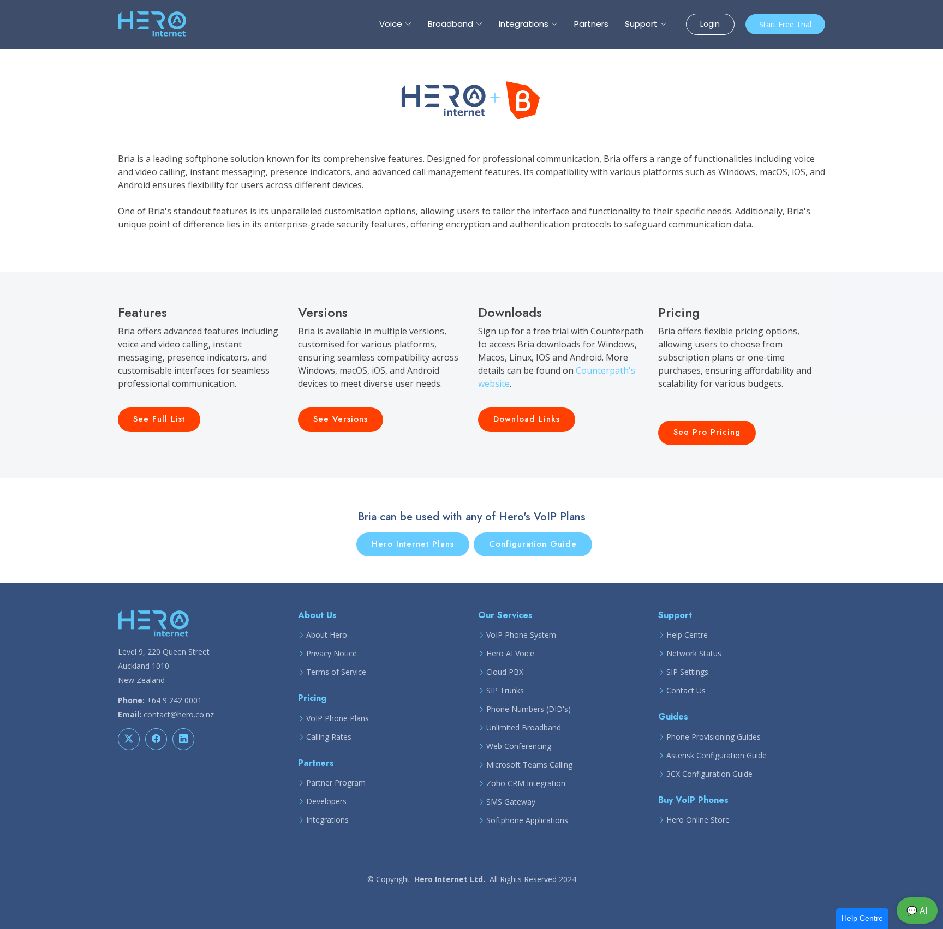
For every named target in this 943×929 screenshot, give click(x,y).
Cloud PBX (504, 672)
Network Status (693, 653)
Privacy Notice (331, 653)
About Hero (326, 635)
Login (710, 24)
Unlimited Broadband (523, 728)
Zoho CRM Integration (525, 783)
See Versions (340, 419)
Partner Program (336, 783)
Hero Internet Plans (413, 544)
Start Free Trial (785, 24)
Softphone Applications (527, 820)
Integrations (327, 820)
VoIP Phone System (521, 635)
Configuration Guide (533, 544)
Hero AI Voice (510, 653)
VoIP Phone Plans (337, 718)
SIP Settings (687, 672)
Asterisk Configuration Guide (716, 755)
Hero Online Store (698, 820)
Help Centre (687, 635)
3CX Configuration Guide (709, 774)
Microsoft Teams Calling (529, 765)
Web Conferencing (518, 746)
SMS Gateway (510, 802)
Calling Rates (328, 737)
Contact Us (686, 690)
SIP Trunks (505, 690)
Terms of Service (336, 672)
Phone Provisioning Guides (713, 737)
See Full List (159, 419)
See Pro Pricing (707, 432)
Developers (326, 801)
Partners (591, 23)
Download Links (526, 419)
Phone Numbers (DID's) (528, 709)
